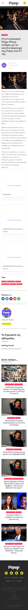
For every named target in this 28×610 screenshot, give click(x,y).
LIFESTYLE (4, 35)
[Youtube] (21, 573)
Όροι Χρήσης (14, 597)
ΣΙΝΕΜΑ (8, 581)
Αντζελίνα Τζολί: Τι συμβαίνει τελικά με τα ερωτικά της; (14, 517)
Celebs (4, 281)
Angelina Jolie (10, 512)
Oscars (18, 418)
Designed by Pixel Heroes (14, 606)
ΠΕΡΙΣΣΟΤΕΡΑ (6, 323)
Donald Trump (9, 384)
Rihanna (19, 284)
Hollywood (5, 284)
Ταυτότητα (14, 594)
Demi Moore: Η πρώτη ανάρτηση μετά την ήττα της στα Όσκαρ (14, 422)
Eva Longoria (18, 384)
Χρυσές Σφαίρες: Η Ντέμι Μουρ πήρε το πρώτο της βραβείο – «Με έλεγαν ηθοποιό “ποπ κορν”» (14, 484)
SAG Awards (18, 449)
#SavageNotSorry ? (7, 194)
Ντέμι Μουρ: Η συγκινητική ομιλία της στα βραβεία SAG (14, 453)
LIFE (14, 581)
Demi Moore (13, 197)
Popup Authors (14, 596)
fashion (18, 281)
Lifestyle (13, 284)
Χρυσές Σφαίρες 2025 (18, 478)
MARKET (19, 581)
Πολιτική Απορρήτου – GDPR (14, 599)
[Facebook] (6, 573)
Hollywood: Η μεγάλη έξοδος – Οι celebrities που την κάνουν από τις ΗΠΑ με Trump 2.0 (14, 390)
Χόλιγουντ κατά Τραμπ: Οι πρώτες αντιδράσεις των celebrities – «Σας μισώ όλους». (14, 549)
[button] (3, 298)
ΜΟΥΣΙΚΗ (15, 577)
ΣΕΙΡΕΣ (22, 577)
